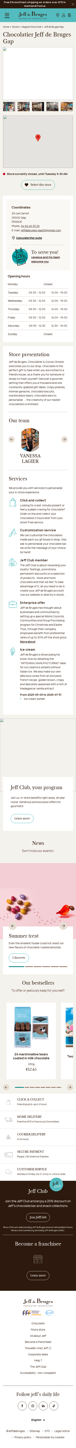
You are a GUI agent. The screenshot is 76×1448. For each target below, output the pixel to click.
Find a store (38, 1329)
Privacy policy (22, 1437)
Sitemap (34, 1431)
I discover (18, 957)
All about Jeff (38, 1336)
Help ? (38, 1360)
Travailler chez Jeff (36, 1348)
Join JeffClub (38, 1217)
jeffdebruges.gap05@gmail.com (41, 230)
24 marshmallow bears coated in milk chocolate (31, 1056)
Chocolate (38, 1323)
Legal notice (62, 1431)
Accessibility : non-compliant (38, 1373)
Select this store (41, 185)
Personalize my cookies (50, 1437)
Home (6, 26)
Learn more (22, 818)
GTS (47, 1431)
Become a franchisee (38, 1342)
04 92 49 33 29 (30, 226)
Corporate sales (38, 1354)
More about (27, 641)
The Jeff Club (38, 1366)
